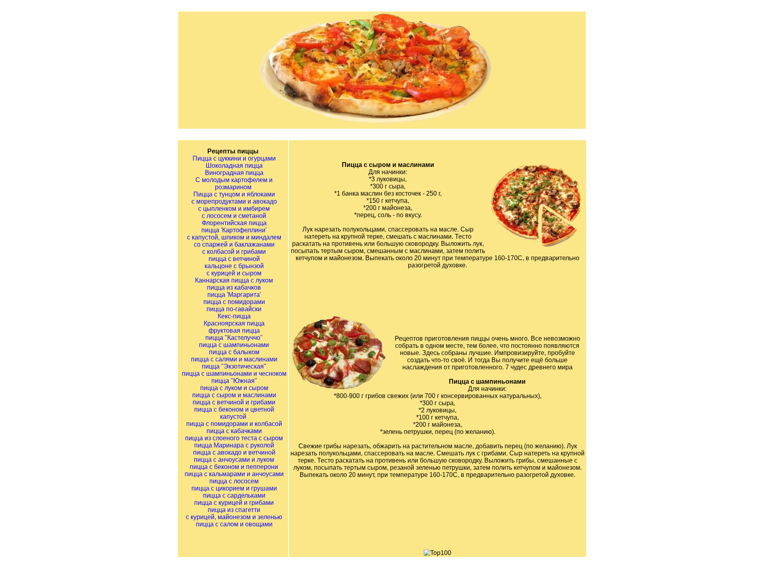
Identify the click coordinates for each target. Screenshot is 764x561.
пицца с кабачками (234, 431)
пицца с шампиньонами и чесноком (234, 373)
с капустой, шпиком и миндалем (234, 237)
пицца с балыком (234, 352)
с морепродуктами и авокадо (234, 201)
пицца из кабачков (234, 287)
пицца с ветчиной (234, 258)
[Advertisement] (447, 294)
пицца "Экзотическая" (234, 366)
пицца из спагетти (234, 509)
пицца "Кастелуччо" (234, 337)
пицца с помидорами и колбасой (234, 423)
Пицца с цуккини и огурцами (234, 158)
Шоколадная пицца (234, 165)
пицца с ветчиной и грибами (234, 402)
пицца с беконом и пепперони (234, 466)
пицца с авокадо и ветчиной (234, 452)
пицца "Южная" (234, 380)
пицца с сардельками (234, 495)
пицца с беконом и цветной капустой (234, 413)
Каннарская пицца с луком (234, 280)
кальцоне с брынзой (234, 266)
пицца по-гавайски (234, 309)
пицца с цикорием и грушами (234, 488)
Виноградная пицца (234, 172)
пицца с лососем (234, 481)
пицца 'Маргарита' (234, 294)
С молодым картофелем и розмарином (234, 183)
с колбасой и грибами (234, 251)
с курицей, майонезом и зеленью (234, 517)
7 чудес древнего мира (539, 367)
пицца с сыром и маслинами (234, 395)
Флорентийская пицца (234, 223)
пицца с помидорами (234, 301)
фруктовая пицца (234, 330)
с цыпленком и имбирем (234, 208)
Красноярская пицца (234, 323)
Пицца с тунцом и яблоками (234, 194)
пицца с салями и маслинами (234, 359)
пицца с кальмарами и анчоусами (234, 474)
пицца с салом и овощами (234, 524)
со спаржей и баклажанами (234, 244)
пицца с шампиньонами (234, 344)
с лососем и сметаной (234, 215)
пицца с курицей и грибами (234, 502)
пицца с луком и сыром (234, 387)
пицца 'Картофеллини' (234, 230)
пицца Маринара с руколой (234, 445)
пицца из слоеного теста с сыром (234, 438)
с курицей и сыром (234, 273)
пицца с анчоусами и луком (234, 459)
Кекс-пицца (234, 316)
